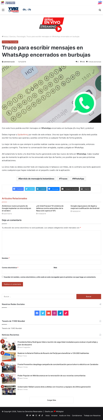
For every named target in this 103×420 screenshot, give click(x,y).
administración (9, 62)
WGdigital (59, 411)
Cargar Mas (51, 400)
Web (55, 268)
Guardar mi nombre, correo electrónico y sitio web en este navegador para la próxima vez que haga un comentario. (50, 277)
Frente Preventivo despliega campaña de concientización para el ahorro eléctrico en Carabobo (58, 364)
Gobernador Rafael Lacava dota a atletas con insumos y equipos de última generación (54, 387)
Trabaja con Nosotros (92, 415)
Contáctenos (77, 415)
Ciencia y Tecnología (17, 36)
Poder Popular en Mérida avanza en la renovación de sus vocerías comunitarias (52, 375)
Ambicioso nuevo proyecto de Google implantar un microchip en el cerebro (16, 208)
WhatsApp (79, 178)
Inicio (5, 36)
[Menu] (3, 11)
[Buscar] (100, 11)
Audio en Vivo (64, 415)
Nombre (6, 258)
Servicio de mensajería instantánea (37, 178)
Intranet (54, 415)
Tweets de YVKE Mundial (12, 328)
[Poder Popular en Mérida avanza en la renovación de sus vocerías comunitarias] (9, 379)
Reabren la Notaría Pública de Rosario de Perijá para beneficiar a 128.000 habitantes (53, 353)
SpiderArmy (23, 134)
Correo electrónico (10, 268)
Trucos (63, 178)
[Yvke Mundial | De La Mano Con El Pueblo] (20, 10)
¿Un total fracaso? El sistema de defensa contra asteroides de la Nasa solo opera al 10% (49, 208)
